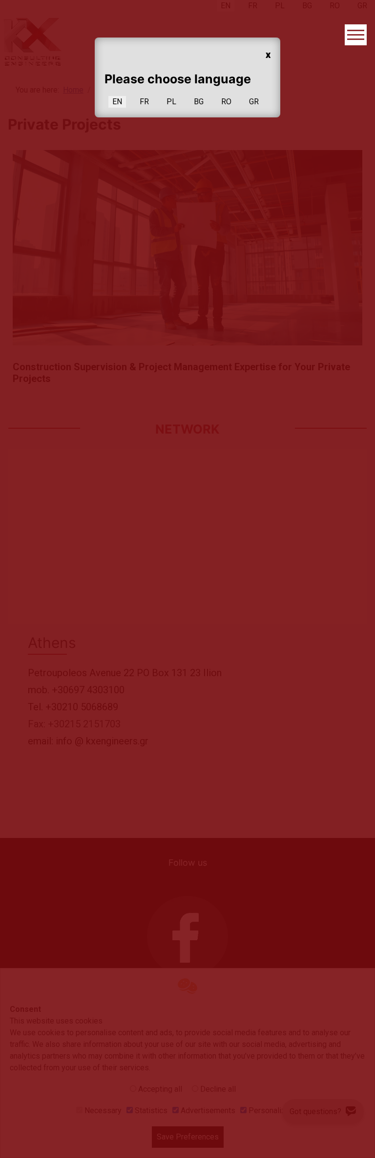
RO (226, 101)
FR (144, 101)
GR (254, 101)
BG (199, 101)
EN (117, 101)
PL (171, 101)
